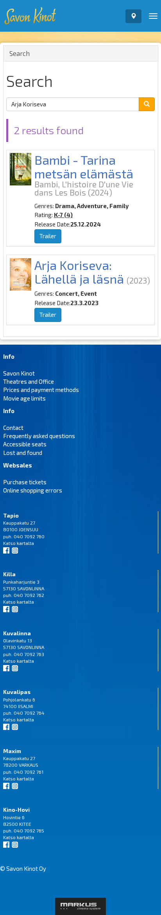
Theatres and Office (28, 381)
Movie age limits (24, 398)
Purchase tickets (25, 481)
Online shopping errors (32, 490)
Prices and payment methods (41, 389)
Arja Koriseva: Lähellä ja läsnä (79, 271)
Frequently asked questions (39, 435)
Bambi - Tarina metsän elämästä (83, 166)
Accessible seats (25, 444)
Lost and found (22, 452)
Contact (13, 427)
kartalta (25, 543)
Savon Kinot (19, 373)
